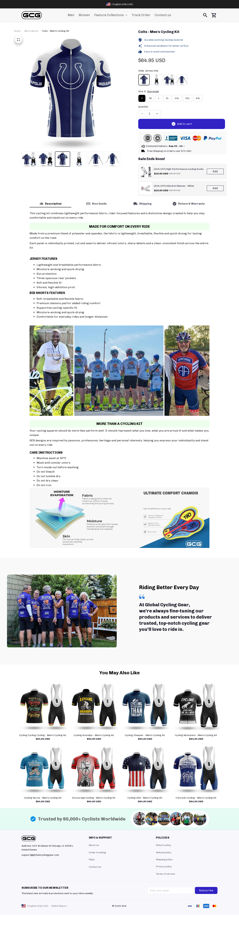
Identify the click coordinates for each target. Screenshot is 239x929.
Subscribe (206, 890)
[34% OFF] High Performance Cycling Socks (179, 169)
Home (17, 30)
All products (31, 30)
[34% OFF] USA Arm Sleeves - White (174, 185)
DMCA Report (59, 905)
